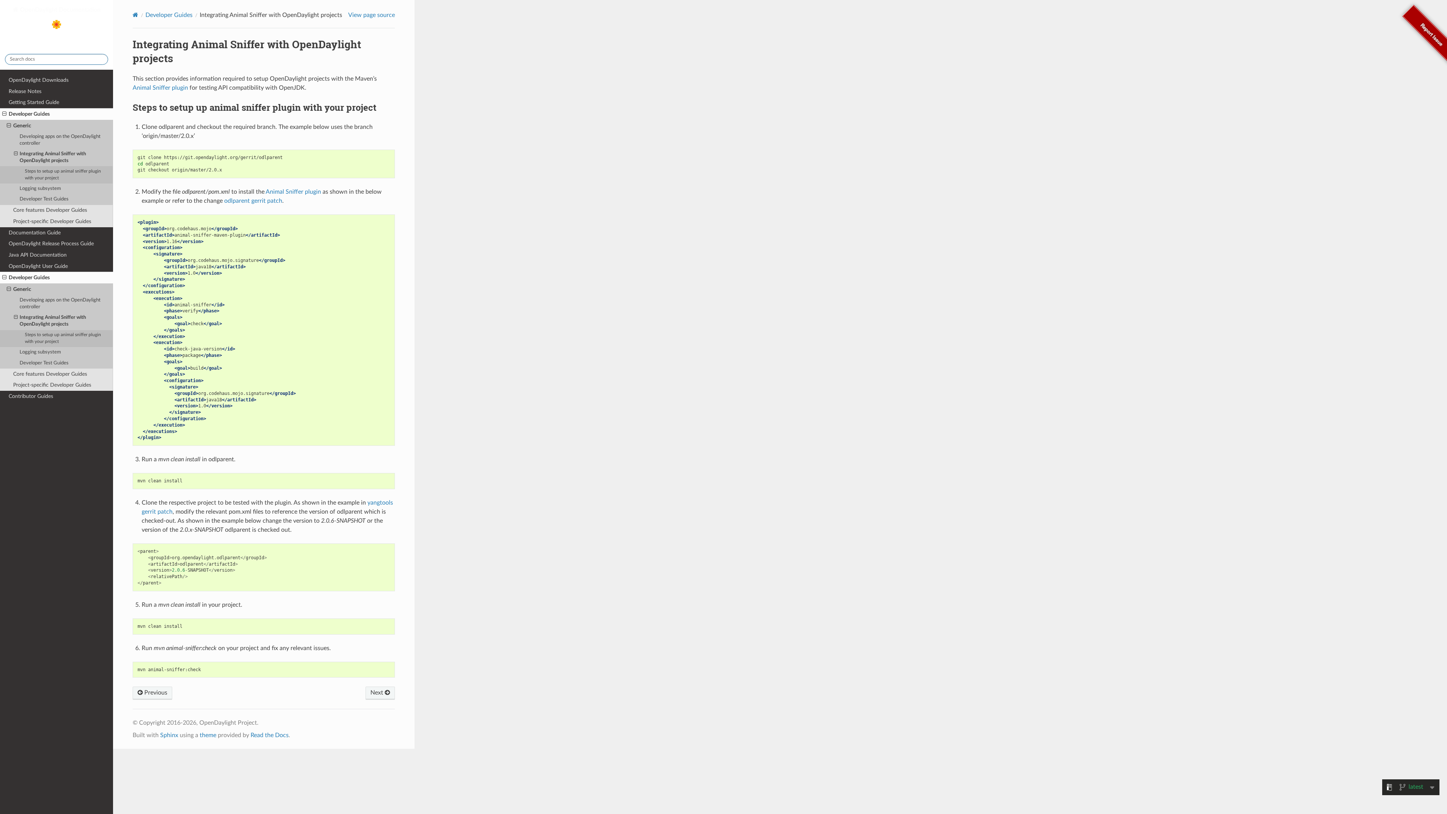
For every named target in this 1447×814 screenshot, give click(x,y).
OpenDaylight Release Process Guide (51, 243)
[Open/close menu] (4, 114)
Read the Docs (270, 735)
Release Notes (25, 91)
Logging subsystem (40, 188)
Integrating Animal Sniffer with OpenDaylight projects (53, 157)
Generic (22, 126)
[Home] (135, 15)
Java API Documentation (38, 255)
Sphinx (169, 735)
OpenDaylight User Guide (38, 266)
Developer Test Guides (44, 199)
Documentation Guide (35, 233)
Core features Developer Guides (50, 210)
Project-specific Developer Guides (52, 221)
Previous (155, 693)
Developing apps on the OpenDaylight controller (60, 140)
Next (377, 693)
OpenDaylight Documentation (59, 10)
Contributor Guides (31, 396)
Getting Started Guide (34, 102)
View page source (371, 15)
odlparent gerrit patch (253, 201)
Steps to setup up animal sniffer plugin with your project (63, 174)
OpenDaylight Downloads (39, 80)
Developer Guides (29, 114)
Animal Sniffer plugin (160, 88)
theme (208, 735)
